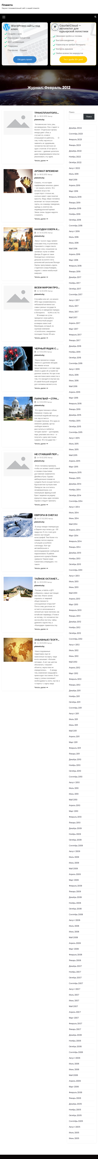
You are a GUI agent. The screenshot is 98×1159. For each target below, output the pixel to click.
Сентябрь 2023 (76, 133)
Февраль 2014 (75, 541)
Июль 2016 (74, 374)
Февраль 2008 (75, 954)
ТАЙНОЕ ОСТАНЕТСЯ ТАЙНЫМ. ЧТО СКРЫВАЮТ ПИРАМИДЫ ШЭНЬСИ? (47, 578)
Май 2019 (73, 179)
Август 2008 (74, 920)
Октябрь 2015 (75, 426)
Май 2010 (73, 799)
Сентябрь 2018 (75, 225)
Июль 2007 (74, 994)
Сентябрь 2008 (76, 914)
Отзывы (23, 50)
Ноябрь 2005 (75, 1109)
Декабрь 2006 (75, 1035)
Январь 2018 (74, 271)
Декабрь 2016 (75, 346)
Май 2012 (73, 662)
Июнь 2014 (74, 518)
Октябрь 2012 (75, 633)
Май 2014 (73, 524)
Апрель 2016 (74, 392)
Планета (7, 5)
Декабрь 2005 (75, 1104)
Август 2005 (74, 1127)
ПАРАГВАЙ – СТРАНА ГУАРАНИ (47, 398)
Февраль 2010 (75, 817)
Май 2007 (73, 1006)
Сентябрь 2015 (75, 432)
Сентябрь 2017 (75, 294)
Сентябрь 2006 (76, 1052)
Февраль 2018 (75, 265)
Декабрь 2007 (75, 966)
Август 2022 (74, 168)
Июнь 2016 (74, 380)
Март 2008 (74, 949)
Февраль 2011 (75, 748)
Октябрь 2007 (75, 977)
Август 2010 (74, 782)
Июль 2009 (74, 857)
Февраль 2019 (75, 197)
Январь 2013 (74, 616)
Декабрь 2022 (75, 151)
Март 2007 (74, 1017)
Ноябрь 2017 (74, 283)
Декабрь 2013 (75, 552)
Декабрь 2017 (75, 277)
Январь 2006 (75, 1098)
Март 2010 (73, 811)
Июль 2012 (74, 650)
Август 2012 (74, 644)
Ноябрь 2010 (74, 765)
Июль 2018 (74, 237)
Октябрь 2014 (75, 495)
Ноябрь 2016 (74, 352)
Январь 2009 (75, 891)
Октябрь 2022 (75, 162)
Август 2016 (74, 369)
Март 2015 (73, 466)
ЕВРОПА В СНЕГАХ (46, 515)
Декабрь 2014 (75, 484)
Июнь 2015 (74, 449)
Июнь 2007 (74, 1000)
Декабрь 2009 (75, 828)
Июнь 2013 (74, 587)
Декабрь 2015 (75, 415)
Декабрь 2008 (75, 897)
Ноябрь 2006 (75, 1040)
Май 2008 (73, 937)
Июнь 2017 (74, 311)
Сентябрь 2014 (76, 501)
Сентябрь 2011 (75, 707)
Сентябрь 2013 (75, 570)
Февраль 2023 (75, 139)
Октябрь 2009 (75, 839)
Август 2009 (74, 851)
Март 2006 (74, 1086)
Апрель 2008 (75, 943)
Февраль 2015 (75, 472)
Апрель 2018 (74, 254)
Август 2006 (74, 1058)
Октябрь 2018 (75, 220)
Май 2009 (73, 868)
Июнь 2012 (74, 656)
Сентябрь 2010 (75, 776)
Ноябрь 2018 (74, 214)
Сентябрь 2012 (75, 639)
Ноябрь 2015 (74, 420)
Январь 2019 (74, 202)
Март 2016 (73, 397)
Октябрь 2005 (75, 1115)
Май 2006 (73, 1075)
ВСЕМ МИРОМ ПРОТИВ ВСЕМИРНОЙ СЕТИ (47, 287)
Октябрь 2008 (75, 908)
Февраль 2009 (75, 885)
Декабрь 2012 (75, 621)
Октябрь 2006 (75, 1046)
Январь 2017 (74, 340)
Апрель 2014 (74, 529)
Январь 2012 (74, 684)
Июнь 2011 (73, 725)
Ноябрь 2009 (75, 834)
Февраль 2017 (75, 334)
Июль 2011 (73, 719)
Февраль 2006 (75, 1092)
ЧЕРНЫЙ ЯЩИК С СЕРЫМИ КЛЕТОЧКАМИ (47, 348)
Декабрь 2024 (75, 128)
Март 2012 (73, 673)
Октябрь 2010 (75, 771)
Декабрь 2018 (75, 208)
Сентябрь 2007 (76, 983)
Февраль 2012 (75, 679)
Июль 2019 (74, 174)
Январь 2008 (75, 960)
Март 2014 (73, 535)
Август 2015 (74, 438)
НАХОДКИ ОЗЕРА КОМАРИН (47, 229)
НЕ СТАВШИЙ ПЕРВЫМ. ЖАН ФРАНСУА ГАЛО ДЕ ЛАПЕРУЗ (47, 454)
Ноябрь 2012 (74, 627)
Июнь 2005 (74, 1138)
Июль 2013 (74, 581)
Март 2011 (73, 742)
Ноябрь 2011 (74, 696)
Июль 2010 (74, 788)
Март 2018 (73, 260)
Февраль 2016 (75, 403)
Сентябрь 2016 (75, 363)
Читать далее (40, 160)
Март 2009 (74, 880)
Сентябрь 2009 (76, 845)
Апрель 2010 (74, 805)
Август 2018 (74, 231)
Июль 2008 (74, 926)
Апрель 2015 (74, 461)
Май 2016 (73, 386)
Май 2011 (73, 730)
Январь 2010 (74, 822)
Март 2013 (73, 604)
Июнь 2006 (74, 1069)
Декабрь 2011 (75, 690)
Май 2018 (73, 248)
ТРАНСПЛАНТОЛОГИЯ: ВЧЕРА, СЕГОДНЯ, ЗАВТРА (47, 112)
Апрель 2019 (74, 185)
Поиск (71, 112)
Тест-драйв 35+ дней (73, 59)
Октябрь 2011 (74, 702)
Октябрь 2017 (75, 288)
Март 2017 (73, 329)
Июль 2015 (74, 443)
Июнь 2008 (74, 931)
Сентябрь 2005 (76, 1121)
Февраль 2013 (75, 610)
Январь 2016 (74, 409)
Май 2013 (73, 593)
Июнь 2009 (74, 862)
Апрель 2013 (74, 598)
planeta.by (39, 119)
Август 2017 (74, 300)
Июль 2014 (74, 512)
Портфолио (13, 50)
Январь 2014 (75, 547)
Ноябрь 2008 (75, 903)
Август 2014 (74, 507)
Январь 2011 (74, 753)
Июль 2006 (74, 1063)
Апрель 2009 (75, 874)
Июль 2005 (74, 1132)
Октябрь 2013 (75, 564)
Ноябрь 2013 (74, 558)
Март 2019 (73, 191)
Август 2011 (74, 713)
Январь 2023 (75, 145)
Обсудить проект (24, 59)
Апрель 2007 (75, 1012)
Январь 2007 (75, 1029)
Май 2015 (73, 455)
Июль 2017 (74, 306)
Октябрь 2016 (75, 357)
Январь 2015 (74, 478)
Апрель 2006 (75, 1081)
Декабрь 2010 (75, 759)
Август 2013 (74, 575)
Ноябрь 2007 (75, 972)
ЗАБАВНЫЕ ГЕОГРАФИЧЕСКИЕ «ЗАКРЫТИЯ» (47, 639)
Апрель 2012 (74, 667)
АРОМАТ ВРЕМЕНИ (46, 171)
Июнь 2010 (74, 794)
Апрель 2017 (74, 323)
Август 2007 (74, 989)
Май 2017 (73, 317)
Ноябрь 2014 (75, 489)
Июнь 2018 (74, 242)
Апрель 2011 (74, 736)
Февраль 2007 (75, 1023)
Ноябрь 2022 (75, 156)
